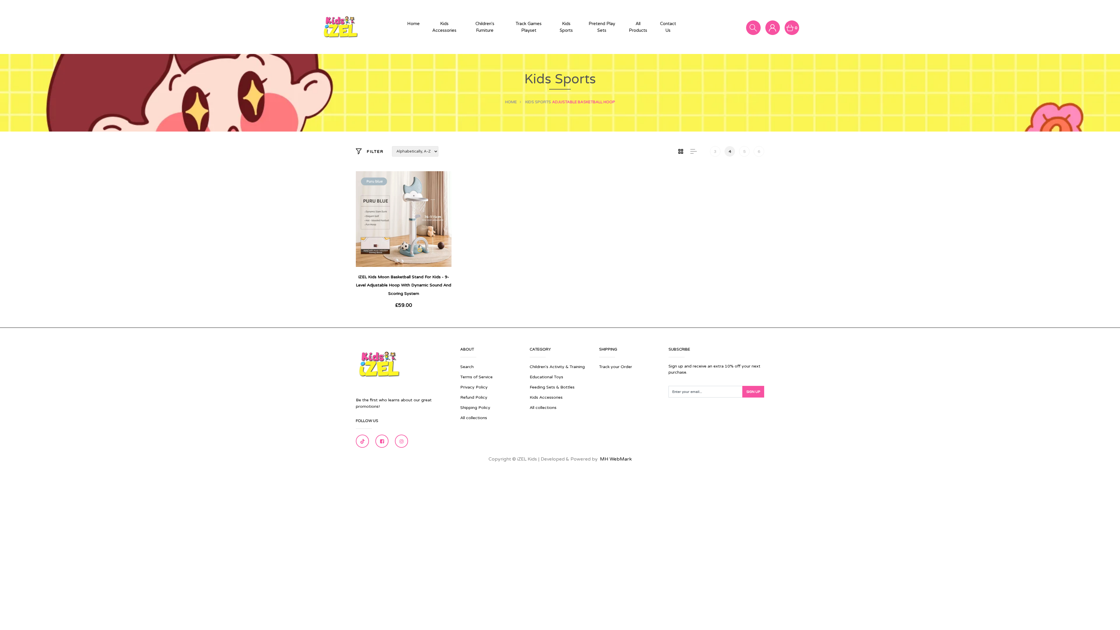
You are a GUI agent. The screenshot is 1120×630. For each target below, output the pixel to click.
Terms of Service (476, 376)
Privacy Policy (474, 387)
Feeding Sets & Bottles (552, 387)
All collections (473, 417)
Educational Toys (546, 376)
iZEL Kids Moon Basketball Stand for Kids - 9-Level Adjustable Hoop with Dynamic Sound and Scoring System (403, 285)
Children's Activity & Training (557, 366)
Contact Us (668, 27)
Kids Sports (566, 27)
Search (467, 366)
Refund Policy (473, 397)
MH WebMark (616, 459)
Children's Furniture (484, 27)
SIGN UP (753, 392)
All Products (638, 27)
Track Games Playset (529, 27)
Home (413, 23)
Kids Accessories (444, 27)
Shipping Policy (475, 407)
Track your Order (615, 366)
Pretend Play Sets (602, 27)
